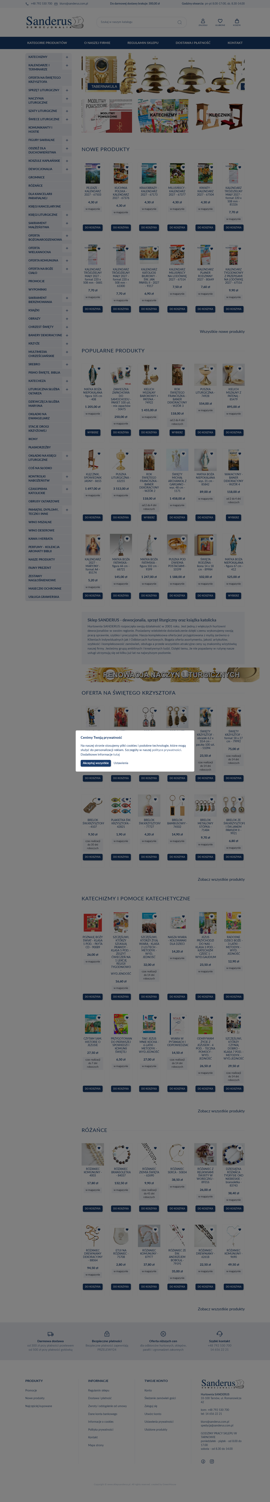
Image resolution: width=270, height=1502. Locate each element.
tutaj (116, 754)
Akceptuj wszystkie (96, 763)
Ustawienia (121, 763)
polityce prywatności (166, 750)
